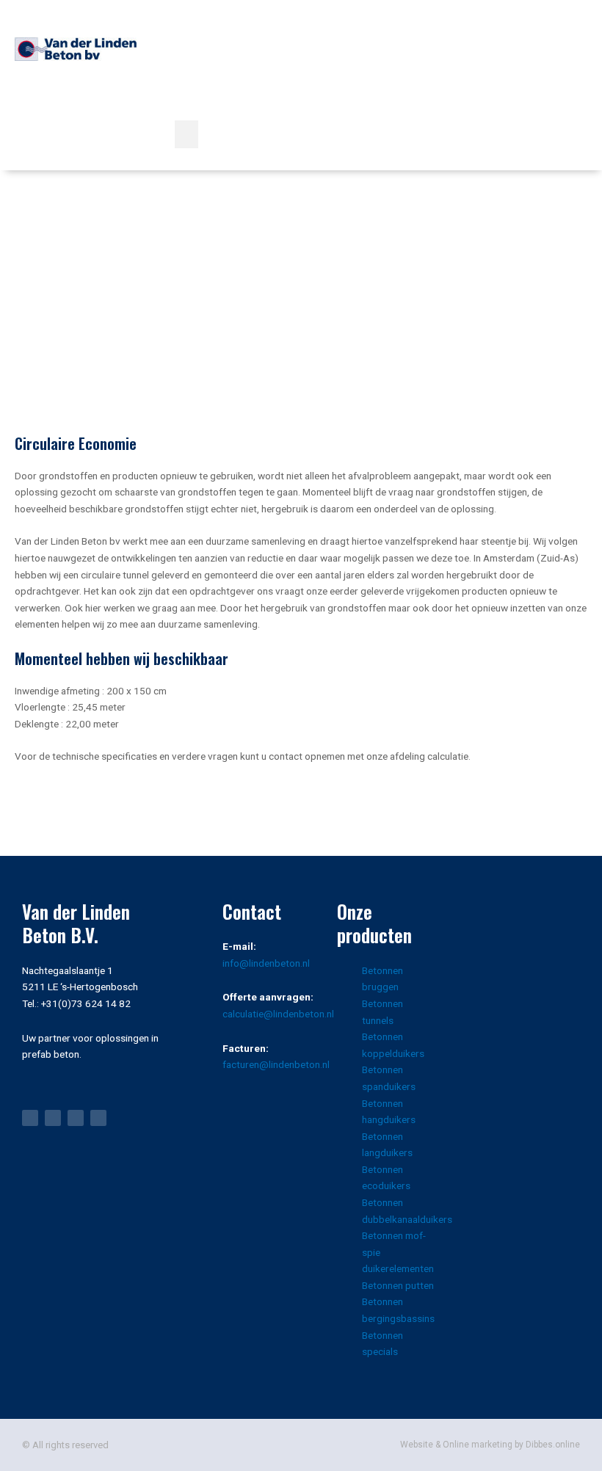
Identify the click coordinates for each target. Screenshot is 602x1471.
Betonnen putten (398, 1285)
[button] (186, 134)
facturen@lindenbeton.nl (276, 1064)
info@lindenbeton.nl (266, 963)
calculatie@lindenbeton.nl (278, 1014)
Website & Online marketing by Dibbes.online (490, 1444)
